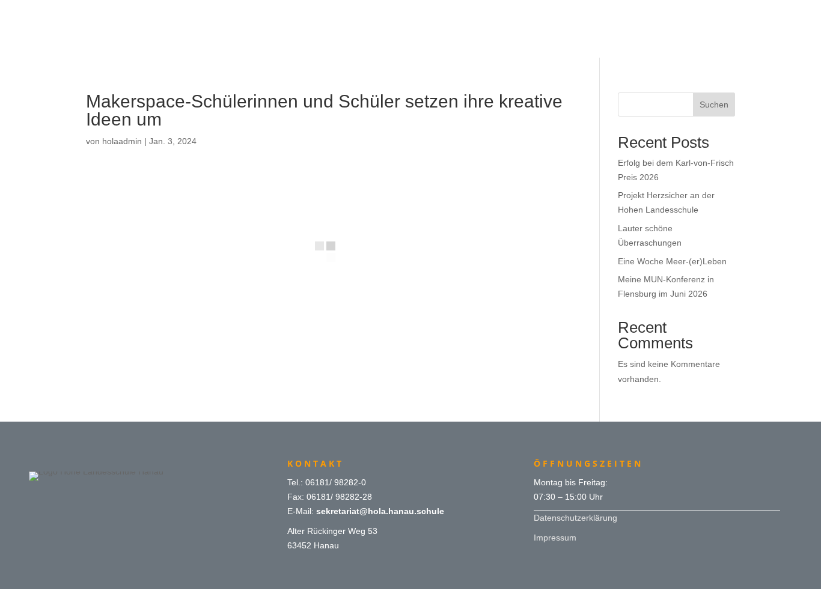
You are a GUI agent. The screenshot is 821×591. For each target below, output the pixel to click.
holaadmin (122, 141)
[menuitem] (410, 13)
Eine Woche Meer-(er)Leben (672, 261)
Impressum (555, 537)
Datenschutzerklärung (575, 518)
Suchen (714, 104)
